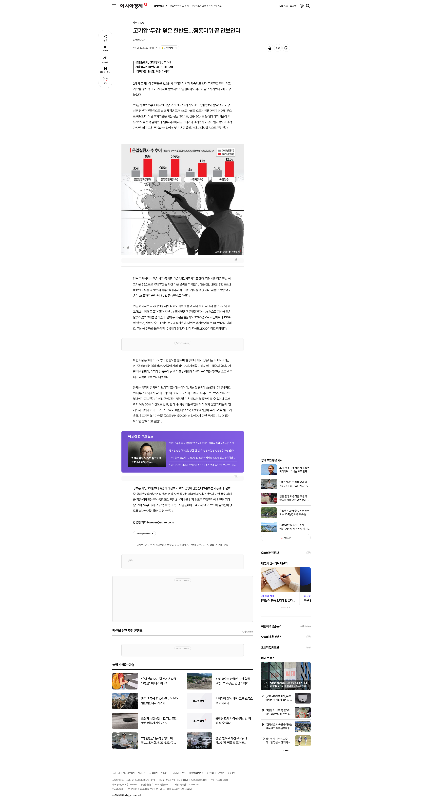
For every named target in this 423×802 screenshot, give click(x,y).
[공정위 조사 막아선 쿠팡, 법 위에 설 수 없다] (199, 728)
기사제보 (175, 773)
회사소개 (116, 773)
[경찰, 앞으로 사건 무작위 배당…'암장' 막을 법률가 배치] (199, 748)
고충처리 (220, 773)
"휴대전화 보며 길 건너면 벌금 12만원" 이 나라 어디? (158, 681)
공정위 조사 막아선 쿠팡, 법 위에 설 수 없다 (233, 721)
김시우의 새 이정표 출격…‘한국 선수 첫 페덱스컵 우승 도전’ (279, 742)
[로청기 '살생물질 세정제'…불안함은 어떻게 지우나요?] (125, 728)
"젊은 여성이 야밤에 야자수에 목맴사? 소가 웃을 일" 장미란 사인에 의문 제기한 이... (203, 464)
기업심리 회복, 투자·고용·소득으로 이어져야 (233, 701)
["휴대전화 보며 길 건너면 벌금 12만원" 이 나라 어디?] (125, 688)
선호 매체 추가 (170, 48)
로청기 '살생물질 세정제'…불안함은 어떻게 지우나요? (159, 721)
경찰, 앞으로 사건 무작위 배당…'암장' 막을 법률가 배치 (231, 740)
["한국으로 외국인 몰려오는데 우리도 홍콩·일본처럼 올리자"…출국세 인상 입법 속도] (303, 731)
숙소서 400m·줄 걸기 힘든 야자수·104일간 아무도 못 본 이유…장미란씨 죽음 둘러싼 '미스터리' (294, 512)
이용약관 (210, 773)
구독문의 (164, 773)
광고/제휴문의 (129, 773)
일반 (142, 22)
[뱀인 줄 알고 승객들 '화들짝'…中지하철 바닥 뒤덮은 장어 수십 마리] (269, 503)
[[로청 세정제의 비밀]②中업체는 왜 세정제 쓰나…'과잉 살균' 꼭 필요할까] (303, 703)
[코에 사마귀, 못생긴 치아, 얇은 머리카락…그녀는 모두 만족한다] (269, 474)
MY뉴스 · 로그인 (288, 5)
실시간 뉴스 (159, 6)
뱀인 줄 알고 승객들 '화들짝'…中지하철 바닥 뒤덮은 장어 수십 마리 (294, 498)
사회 (135, 22)
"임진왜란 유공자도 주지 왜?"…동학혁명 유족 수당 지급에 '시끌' (294, 527)
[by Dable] (247, 632)
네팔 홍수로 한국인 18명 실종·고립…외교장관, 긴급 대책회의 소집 (233, 681)
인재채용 (141, 773)
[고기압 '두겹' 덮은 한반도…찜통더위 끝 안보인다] (182, 199)
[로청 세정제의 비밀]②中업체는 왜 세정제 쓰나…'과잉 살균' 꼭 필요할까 (279, 700)
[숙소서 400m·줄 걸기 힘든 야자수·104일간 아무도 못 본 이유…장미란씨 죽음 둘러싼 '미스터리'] (269, 517)
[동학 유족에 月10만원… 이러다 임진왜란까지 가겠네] (125, 708)
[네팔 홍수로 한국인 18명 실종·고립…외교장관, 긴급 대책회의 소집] (199, 688)
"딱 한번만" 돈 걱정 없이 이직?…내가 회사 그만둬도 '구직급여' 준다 (294, 484)
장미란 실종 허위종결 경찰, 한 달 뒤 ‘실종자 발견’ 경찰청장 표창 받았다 (202, 450)
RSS (183, 773)
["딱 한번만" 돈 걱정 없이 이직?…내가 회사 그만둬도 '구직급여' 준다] (269, 488)
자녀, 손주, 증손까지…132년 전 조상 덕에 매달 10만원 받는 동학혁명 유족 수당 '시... (203, 457)
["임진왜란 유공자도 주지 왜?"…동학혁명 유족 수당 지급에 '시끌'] (269, 531)
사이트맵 (231, 773)
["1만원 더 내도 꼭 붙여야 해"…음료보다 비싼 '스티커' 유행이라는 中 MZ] (303, 717)
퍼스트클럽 (152, 773)
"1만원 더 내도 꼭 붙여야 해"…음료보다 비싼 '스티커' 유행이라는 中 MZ (278, 714)
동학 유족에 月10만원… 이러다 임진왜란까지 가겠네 (159, 701)
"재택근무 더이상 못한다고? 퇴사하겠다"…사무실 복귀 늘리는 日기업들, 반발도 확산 (203, 443)
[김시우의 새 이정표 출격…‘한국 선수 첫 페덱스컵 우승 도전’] (303, 745)
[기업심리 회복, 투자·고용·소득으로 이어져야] (199, 708)
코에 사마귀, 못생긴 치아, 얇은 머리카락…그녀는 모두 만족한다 (294, 470)
